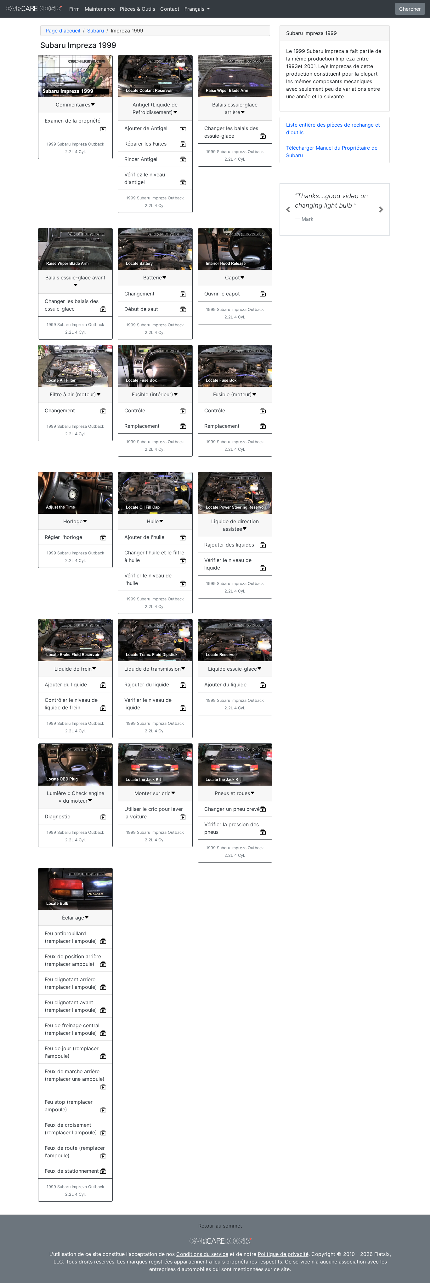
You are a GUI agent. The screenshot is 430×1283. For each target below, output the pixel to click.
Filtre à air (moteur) (73, 394)
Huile (153, 521)
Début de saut (141, 309)
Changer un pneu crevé (232, 809)
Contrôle (134, 410)
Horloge (72, 521)
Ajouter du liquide (66, 684)
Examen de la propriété (72, 120)
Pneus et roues (232, 793)
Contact (169, 9)
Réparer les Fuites (145, 143)
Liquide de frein (73, 669)
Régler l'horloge (63, 537)
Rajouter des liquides (229, 544)
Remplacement (142, 426)
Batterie (152, 277)
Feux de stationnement (72, 1171)
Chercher (410, 9)
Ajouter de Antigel (145, 128)
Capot (232, 277)
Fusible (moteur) (232, 394)
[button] (288, 209)
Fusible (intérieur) (152, 394)
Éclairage (73, 917)
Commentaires (73, 104)
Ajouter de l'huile (144, 537)
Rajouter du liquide (146, 684)
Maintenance (100, 9)
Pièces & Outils (137, 9)
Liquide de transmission (152, 669)
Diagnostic (57, 816)
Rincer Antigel (140, 159)
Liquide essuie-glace (232, 669)
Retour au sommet (220, 1226)
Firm (74, 9)
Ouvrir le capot (222, 293)
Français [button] (195, 9)
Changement (139, 293)
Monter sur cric (152, 793)
